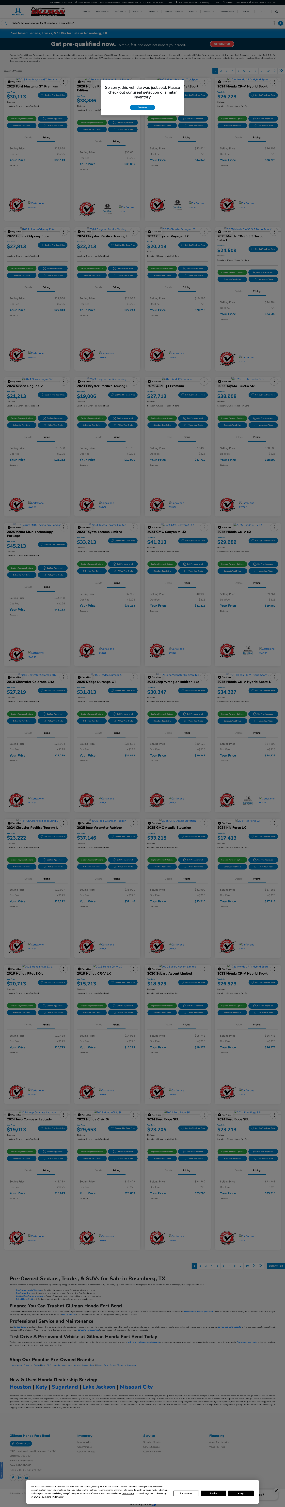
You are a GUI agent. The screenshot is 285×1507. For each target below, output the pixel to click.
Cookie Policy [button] (128, 1493)
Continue (142, 107)
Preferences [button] (57, 1497)
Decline (213, 1493)
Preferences (186, 1493)
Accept (241, 1493)
